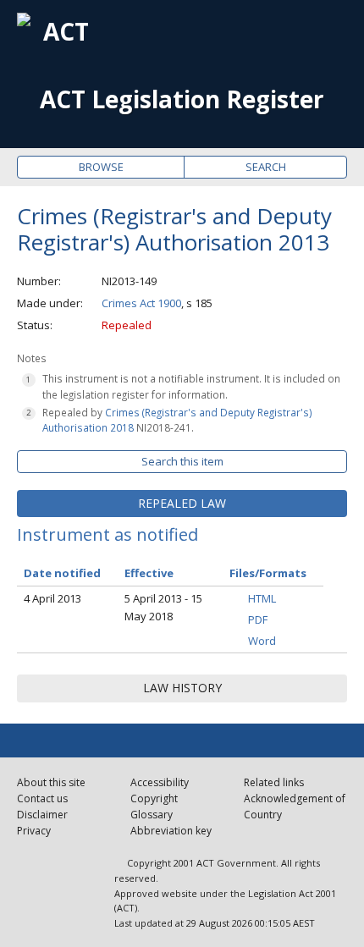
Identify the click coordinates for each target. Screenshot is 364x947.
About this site (51, 782)
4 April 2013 (52, 598)
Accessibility (159, 782)
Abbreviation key (171, 830)
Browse (101, 166)
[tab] (182, 503)
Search (265, 166)
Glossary (151, 814)
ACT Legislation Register (182, 99)
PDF (257, 619)
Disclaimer (42, 814)
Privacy (34, 830)
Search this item (182, 461)
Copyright (154, 798)
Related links (274, 782)
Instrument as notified (107, 534)
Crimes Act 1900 (141, 303)
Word (262, 640)
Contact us (42, 798)
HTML (262, 598)
